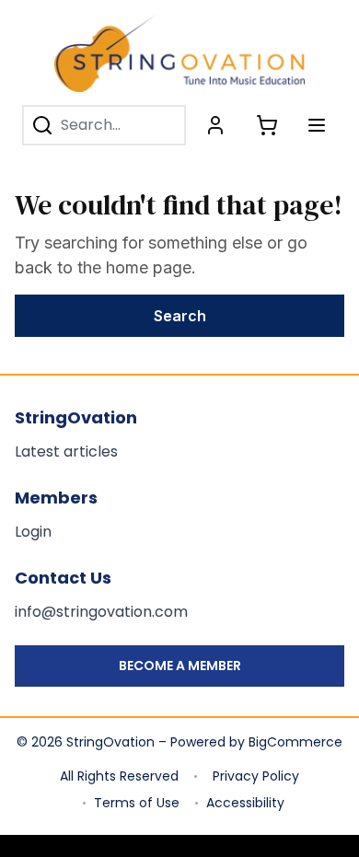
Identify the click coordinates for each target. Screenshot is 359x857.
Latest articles (66, 451)
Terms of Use (137, 802)
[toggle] (316, 125)
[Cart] (267, 125)
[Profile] (215, 125)
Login (33, 531)
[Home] (179, 53)
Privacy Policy (256, 776)
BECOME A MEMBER (180, 665)
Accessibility (245, 802)
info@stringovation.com (101, 611)
